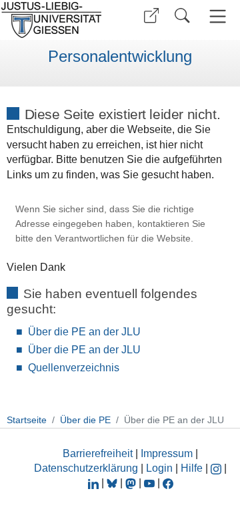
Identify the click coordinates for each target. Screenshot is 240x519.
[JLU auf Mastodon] (132, 482)
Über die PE (85, 420)
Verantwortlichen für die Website (123, 239)
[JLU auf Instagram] (217, 468)
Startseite (27, 420)
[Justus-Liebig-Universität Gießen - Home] (55, 20)
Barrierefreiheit (98, 453)
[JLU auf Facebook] (168, 482)
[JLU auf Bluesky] (113, 482)
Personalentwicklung (120, 56)
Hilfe (192, 468)
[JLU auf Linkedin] (94, 482)
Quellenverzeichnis (73, 367)
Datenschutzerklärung (86, 468)
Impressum (167, 453)
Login (160, 468)
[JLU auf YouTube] (149, 482)
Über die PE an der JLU (84, 331)
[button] (151, 15)
